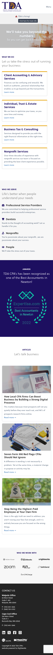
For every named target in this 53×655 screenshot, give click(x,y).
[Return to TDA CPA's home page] (12, 7)
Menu (48, 6)
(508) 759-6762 (9, 609)
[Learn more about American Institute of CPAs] (6, 640)
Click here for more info (28, 20)
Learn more (24, 91)
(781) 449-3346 (9, 607)
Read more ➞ (26, 417)
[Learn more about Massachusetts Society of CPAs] (20, 640)
